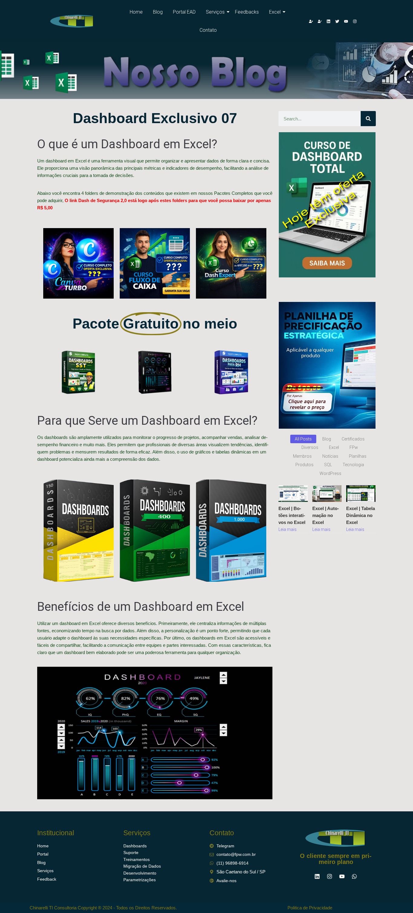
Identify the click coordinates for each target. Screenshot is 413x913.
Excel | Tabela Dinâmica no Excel (360, 515)
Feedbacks (247, 12)
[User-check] (320, 21)
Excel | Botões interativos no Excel (291, 515)
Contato (208, 30)
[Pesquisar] (368, 118)
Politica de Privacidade (310, 907)
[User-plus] (311, 21)
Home (136, 12)
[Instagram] (355, 21)
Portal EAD (184, 12)
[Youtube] (346, 21)
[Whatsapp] (354, 876)
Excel (275, 12)
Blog (158, 12)
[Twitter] (337, 21)
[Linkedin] (329, 21)
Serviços (215, 12)
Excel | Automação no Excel (325, 515)
